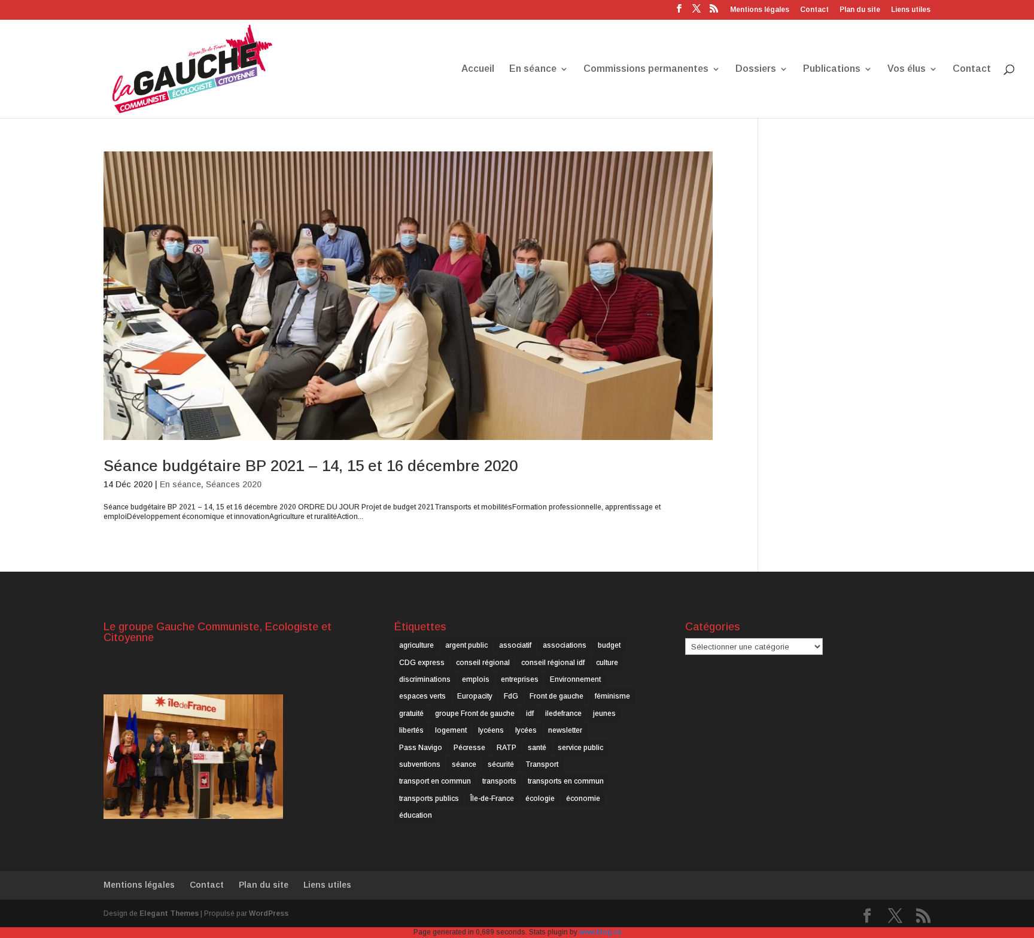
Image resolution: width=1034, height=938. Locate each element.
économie (583, 798)
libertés (411, 730)
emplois (475, 679)
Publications (831, 69)
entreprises (520, 679)
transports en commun (566, 781)
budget (609, 645)
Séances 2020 (233, 484)
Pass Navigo (420, 747)
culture (607, 662)
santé (537, 747)
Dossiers (755, 69)
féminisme (612, 696)
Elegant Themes (169, 913)
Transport (541, 764)
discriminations (425, 679)
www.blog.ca (600, 932)
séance (464, 764)
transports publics (429, 798)
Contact (814, 10)
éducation (415, 815)
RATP (506, 747)
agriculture (416, 645)
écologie (540, 798)
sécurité (501, 764)
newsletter (565, 730)
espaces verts (422, 696)
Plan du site (860, 10)
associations (564, 645)
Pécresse (469, 747)
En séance (532, 69)
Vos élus (906, 69)
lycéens (491, 730)
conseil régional (483, 662)
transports (499, 781)
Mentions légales (759, 10)
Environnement (575, 679)
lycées (526, 730)
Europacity (474, 696)
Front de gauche (556, 696)
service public (580, 747)
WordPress (268, 913)
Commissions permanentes (645, 69)
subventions (419, 764)
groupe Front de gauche (475, 713)
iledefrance (563, 713)
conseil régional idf (553, 662)
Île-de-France (492, 798)
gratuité (411, 713)
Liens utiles (910, 10)
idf (530, 713)
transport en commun (435, 781)
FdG (511, 696)
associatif (515, 645)
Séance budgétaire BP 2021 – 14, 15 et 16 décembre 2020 (311, 466)
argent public (466, 645)
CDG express (422, 662)
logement (451, 730)
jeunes (604, 713)
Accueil (477, 69)
